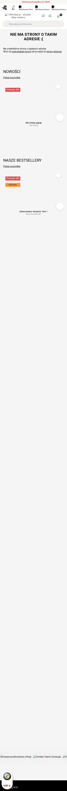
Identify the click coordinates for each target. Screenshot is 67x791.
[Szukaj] (6, 24)
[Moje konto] (45, 15)
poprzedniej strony (21, 51)
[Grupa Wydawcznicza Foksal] (18, 16)
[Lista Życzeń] (52, 15)
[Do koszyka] (60, 117)
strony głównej (54, 51)
